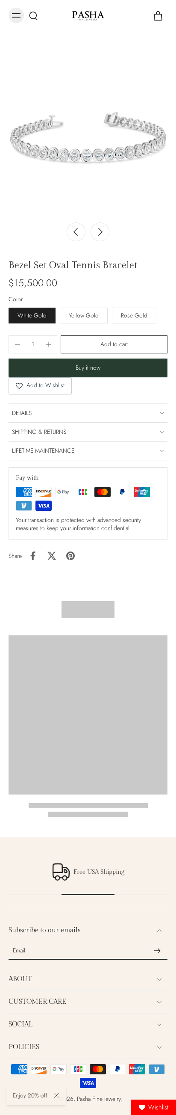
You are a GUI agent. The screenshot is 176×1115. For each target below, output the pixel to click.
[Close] (58, 1095)
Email (19, 951)
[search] (33, 15)
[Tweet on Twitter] (51, 555)
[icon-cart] (158, 15)
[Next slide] (100, 231)
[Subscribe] (157, 951)
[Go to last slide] (76, 231)
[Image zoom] (88, 129)
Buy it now (88, 367)
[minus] (17, 344)
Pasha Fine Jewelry (99, 1098)
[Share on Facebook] (32, 555)
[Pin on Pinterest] (70, 555)
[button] (114, 344)
